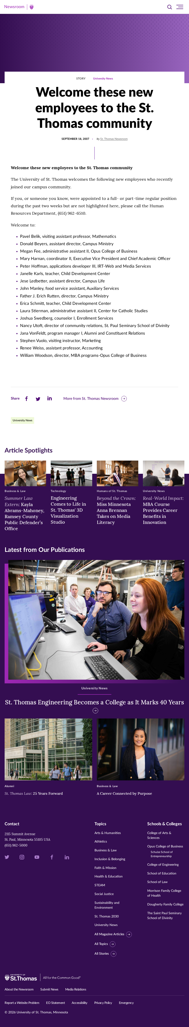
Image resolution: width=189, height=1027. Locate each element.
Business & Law (105, 850)
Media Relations (75, 989)
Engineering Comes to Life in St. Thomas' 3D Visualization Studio (68, 510)
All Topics (101, 944)
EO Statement (55, 1003)
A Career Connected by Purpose (125, 793)
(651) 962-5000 (16, 845)
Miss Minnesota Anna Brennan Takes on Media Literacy (116, 510)
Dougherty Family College (165, 904)
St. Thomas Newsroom (114, 139)
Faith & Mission (105, 868)
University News (103, 78)
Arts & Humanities (107, 833)
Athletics (100, 841)
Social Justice (104, 894)
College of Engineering (163, 864)
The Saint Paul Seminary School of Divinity (164, 916)
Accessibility (79, 1003)
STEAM (99, 885)
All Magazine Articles (109, 934)
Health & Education (108, 876)
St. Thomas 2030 (106, 916)
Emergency (126, 1003)
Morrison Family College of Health (164, 893)
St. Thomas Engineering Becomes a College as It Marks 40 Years (94, 702)
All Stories (101, 953)
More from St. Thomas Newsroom (90, 398)
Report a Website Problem (22, 1003)
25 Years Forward (34, 793)
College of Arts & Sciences (159, 835)
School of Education (161, 873)
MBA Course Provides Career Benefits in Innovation (163, 510)
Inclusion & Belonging (109, 859)
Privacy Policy (103, 1003)
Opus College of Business (165, 851)
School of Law (157, 882)
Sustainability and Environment (106, 905)
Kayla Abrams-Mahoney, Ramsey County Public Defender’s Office (24, 513)
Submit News (49, 989)
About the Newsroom (19, 989)
